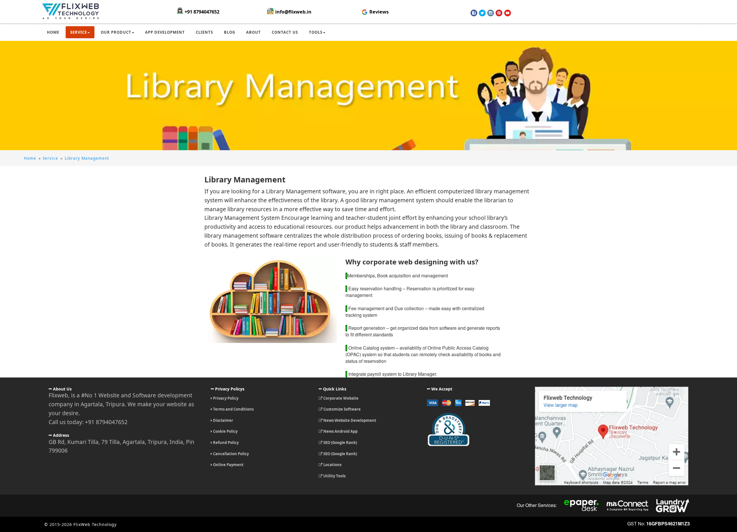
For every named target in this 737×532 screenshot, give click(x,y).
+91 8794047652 (202, 12)
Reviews (378, 12)
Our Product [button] (116, 32)
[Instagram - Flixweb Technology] (490, 12)
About (253, 32)
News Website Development (349, 420)
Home (53, 32)
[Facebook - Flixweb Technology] (473, 12)
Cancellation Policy (230, 453)
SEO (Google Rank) (339, 442)
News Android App (340, 431)
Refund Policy (225, 442)
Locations (331, 464)
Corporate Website (340, 398)
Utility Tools (333, 475)
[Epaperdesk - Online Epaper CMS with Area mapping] (582, 505)
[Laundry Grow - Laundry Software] (672, 505)
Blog (229, 32)
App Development (165, 32)
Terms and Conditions (233, 409)
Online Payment (228, 464)
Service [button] (78, 32)
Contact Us (285, 32)
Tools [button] (315, 32)
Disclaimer (222, 420)
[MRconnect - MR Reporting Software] (627, 505)
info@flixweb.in (293, 12)
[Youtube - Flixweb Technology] (507, 12)
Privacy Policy (225, 398)
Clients (204, 32)
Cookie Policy (225, 431)
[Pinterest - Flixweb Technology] (498, 12)
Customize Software (341, 409)
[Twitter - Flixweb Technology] (482, 12)
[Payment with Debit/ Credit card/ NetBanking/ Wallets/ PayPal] (476, 405)
